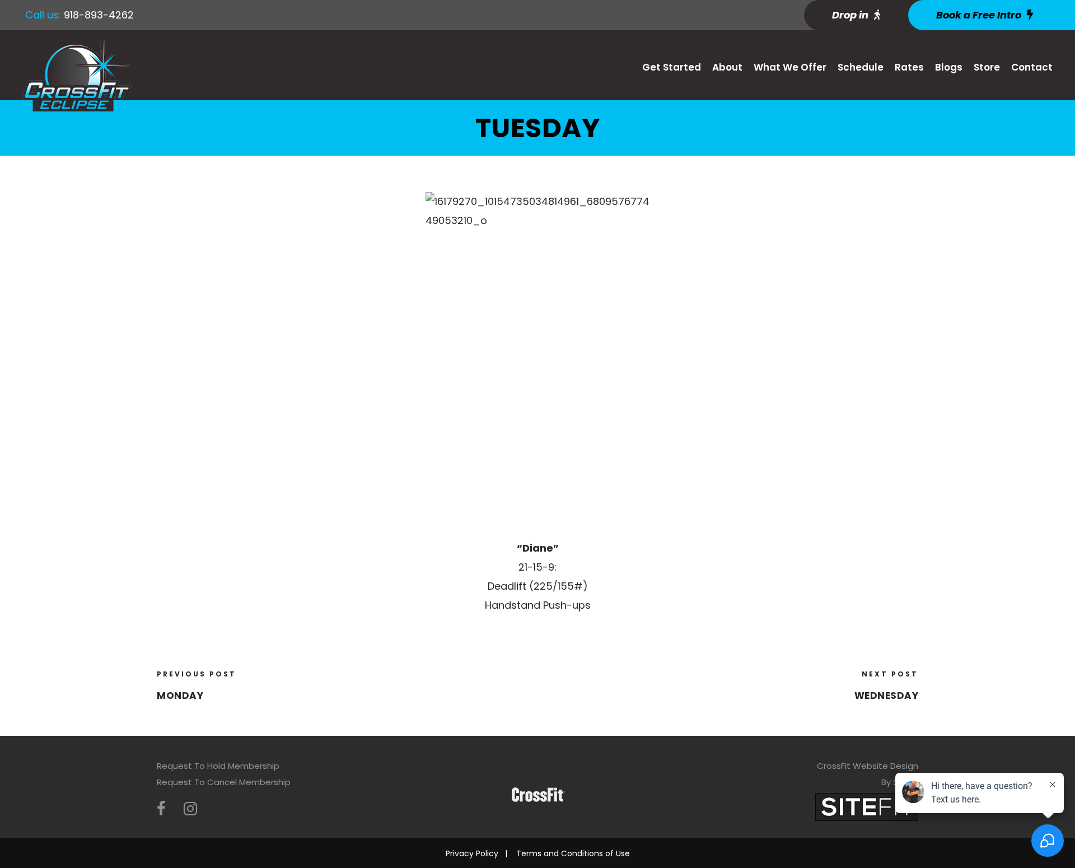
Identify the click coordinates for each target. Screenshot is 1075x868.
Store (987, 67)
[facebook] (161, 809)
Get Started (671, 67)
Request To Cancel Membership (224, 782)
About (727, 67)
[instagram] (190, 809)
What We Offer (790, 67)
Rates (909, 67)
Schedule (861, 67)
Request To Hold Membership (218, 766)
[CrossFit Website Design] (866, 806)
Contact (1032, 67)
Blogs (948, 67)
